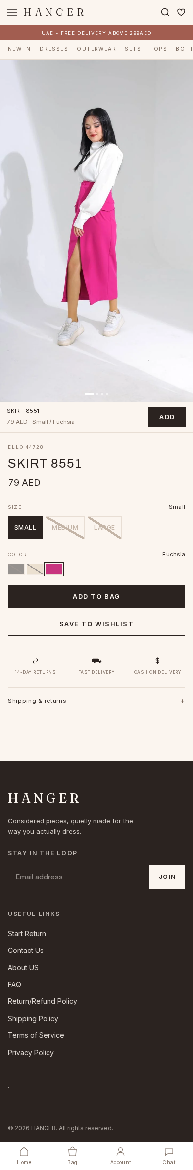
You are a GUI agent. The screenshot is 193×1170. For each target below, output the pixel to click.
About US (23, 967)
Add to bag (96, 596)
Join (167, 876)
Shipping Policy (33, 1018)
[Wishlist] (181, 12)
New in (19, 49)
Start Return (27, 933)
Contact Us (26, 950)
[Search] (165, 12)
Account (120, 1162)
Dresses (54, 49)
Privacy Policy (31, 1052)
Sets (133, 49)
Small (25, 527)
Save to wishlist (96, 624)
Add (167, 417)
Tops (158, 49)
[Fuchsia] (54, 569)
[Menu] (12, 12)
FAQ (14, 984)
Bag (72, 1162)
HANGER (55, 12)
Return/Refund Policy (42, 1001)
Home (24, 1162)
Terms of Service (36, 1035)
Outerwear (96, 49)
